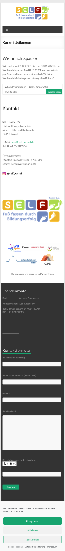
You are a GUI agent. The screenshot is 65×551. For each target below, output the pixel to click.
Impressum (52, 546)
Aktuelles (12, 91)
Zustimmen (32, 539)
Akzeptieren (32, 521)
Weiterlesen (54, 91)
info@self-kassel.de (22, 141)
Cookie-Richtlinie (15, 546)
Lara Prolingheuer (16, 86)
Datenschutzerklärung (35, 546)
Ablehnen (32, 530)
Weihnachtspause (19, 58)
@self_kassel (14, 173)
